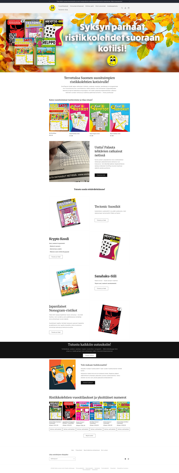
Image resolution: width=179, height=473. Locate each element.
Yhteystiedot (79, 450)
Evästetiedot (95, 469)
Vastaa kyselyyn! (88, 382)
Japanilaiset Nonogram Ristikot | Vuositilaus (69, 422)
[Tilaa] (73, 458)
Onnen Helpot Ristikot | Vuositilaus (55, 422)
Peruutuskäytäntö (86, 469)
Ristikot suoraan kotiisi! (60, 468)
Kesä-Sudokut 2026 (115, 133)
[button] (122, 8)
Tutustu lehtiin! (89, 355)
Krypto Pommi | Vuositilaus (80, 422)
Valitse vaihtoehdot (55, 429)
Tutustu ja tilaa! (101, 220)
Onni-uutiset (104, 450)
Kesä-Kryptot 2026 (95, 133)
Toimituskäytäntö (105, 468)
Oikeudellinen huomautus (122, 468)
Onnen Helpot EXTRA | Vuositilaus (123, 422)
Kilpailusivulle (101, 175)
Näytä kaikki (89, 435)
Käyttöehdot (97, 468)
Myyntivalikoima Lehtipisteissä (92, 450)
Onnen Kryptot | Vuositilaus (107, 422)
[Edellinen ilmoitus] (49, 1)
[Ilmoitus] (129, 1)
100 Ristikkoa (52, 133)
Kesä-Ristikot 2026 (74, 133)
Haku (72, 450)
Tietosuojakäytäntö (80, 468)
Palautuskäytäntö (89, 468)
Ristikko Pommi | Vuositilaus (94, 422)
